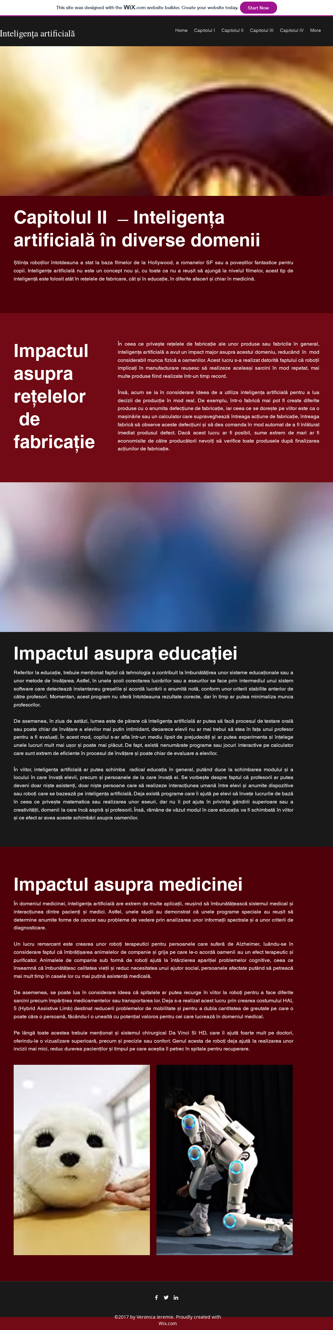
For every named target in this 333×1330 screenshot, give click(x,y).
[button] (82, 1160)
